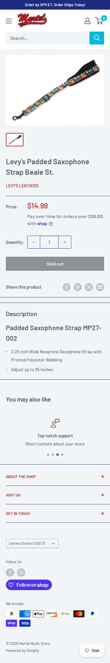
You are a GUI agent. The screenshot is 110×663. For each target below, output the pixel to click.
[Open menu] (9, 21)
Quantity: (15, 242)
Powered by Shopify (22, 650)
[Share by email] (100, 286)
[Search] (96, 38)
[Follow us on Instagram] (21, 572)
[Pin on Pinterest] (78, 286)
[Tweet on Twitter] (89, 286)
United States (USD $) (27, 543)
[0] (99, 20)
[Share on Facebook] (66, 286)
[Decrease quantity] (34, 242)
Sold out (55, 263)
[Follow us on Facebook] (10, 572)
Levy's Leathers (22, 185)
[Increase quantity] (65, 242)
